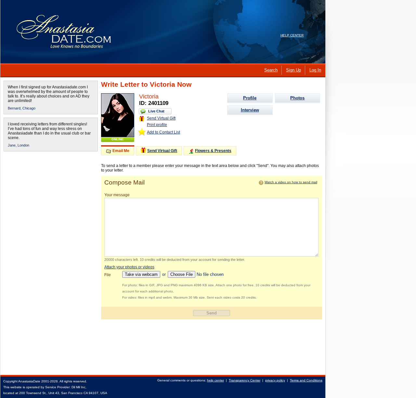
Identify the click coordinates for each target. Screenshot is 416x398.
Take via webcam (141, 274)
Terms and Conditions (306, 380)
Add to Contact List (163, 132)
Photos (297, 98)
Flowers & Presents (213, 150)
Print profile (157, 124)
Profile (249, 98)
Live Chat (156, 111)
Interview (250, 110)
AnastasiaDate (29, 381)
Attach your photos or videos (129, 267)
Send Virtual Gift (161, 118)
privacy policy (275, 380)
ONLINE (117, 139)
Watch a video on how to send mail (291, 182)
